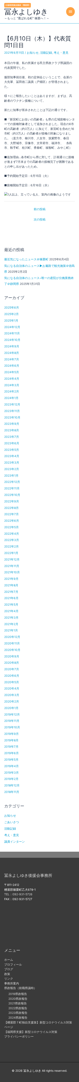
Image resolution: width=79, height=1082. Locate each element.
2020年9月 (11, 656)
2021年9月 (11, 578)
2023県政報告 (17, 1012)
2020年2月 (11, 701)
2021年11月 (11, 566)
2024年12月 (12, 327)
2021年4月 (11, 611)
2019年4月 (11, 766)
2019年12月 (12, 714)
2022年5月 (11, 527)
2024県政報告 (17, 1017)
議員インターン (14, 841)
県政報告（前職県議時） (20, 988)
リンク (8, 978)
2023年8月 (11, 430)
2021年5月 (11, 604)
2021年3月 (11, 617)
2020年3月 (11, 695)
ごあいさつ (11, 822)
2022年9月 (11, 501)
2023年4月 (11, 456)
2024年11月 (12, 333)
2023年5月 (11, 449)
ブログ (8, 969)
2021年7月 (11, 591)
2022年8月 (11, 508)
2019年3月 (11, 772)
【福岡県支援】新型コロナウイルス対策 (30, 1032)
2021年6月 (11, 598)
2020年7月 (11, 669)
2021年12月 (12, 559)
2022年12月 (12, 482)
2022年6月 (11, 520)
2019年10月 (12, 727)
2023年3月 (11, 462)
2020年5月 (11, 682)
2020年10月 (12, 650)
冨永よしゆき (26, 11)
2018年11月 (11, 792)
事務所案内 (11, 983)
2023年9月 (11, 423)
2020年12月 (12, 637)
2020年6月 (11, 675)
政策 (7, 974)
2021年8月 (11, 585)
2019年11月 (11, 720)
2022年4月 (11, 533)
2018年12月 (12, 785)
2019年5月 (11, 759)
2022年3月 (11, 540)
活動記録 (46, 52)
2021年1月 (11, 630)
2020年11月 (12, 643)
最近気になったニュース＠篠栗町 (26, 259)
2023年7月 (11, 436)
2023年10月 (12, 417)
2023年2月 (11, 469)
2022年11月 (12, 488)
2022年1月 (11, 553)
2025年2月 (11, 314)
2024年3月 (11, 385)
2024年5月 (11, 372)
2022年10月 (12, 495)
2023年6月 (11, 443)
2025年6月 (11, 307)
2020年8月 (11, 662)
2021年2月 (11, 624)
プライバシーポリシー (19, 1036)
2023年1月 (11, 475)
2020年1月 (11, 708)
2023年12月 (12, 404)
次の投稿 (40, 219)
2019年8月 (11, 740)
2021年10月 (12, 572)
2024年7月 (11, 359)
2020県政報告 (17, 998)
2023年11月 (12, 411)
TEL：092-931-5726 (18, 894)
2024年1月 (11, 398)
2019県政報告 (17, 994)
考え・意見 (61, 52)
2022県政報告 (17, 1008)
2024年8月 (11, 353)
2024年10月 (12, 340)
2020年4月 (11, 688)
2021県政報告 (17, 1003)
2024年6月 (11, 365)
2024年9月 (11, 346)
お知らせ (33, 52)
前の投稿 (40, 209)
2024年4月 (11, 378)
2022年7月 (11, 514)
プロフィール (13, 964)
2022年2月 (11, 546)
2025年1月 (11, 320)
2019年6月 (11, 753)
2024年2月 (11, 391)
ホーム (8, 959)
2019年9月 (11, 733)
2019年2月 (11, 779)
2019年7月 (11, 746)
